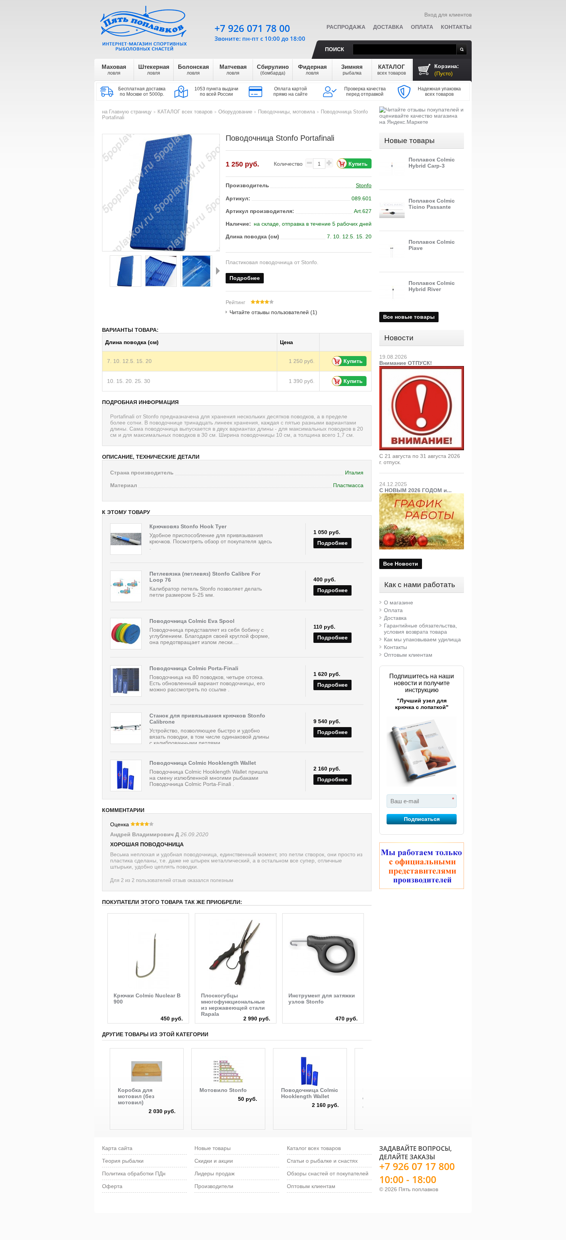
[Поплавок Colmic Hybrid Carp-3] (392, 169)
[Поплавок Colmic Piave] (392, 251)
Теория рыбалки (123, 1161)
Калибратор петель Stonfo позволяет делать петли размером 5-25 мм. (205, 592)
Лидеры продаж (214, 1173)
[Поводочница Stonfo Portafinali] (125, 271)
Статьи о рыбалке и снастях (322, 1161)
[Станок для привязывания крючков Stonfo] (126, 728)
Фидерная (312, 69)
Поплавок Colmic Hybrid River (432, 286)
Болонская (193, 69)
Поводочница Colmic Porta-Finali (193, 668)
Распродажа (346, 27)
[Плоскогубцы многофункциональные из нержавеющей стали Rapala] (235, 954)
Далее (218, 270)
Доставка (388, 27)
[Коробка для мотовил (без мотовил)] (147, 1071)
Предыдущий (104, 1075)
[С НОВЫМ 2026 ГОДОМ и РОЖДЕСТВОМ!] (421, 496)
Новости (399, 338)
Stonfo (364, 185)
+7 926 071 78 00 (252, 28)
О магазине (398, 602)
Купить (353, 361)
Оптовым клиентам (408, 655)
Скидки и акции (213, 1161)
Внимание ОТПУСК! (405, 363)
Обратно (104, 270)
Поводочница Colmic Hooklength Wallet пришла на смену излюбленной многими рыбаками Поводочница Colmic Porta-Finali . (208, 778)
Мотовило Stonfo (223, 1090)
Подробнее (244, 278)
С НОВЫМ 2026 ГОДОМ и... (415, 490)
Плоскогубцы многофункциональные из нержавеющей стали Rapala (233, 1004)
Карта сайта (117, 1148)
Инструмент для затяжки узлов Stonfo (321, 998)
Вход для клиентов (448, 15)
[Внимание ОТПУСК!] (421, 369)
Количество (288, 164)
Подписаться (422, 819)
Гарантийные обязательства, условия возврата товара (420, 628)
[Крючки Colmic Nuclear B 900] (148, 954)
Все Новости (400, 564)
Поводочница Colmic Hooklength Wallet (202, 763)
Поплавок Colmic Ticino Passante (432, 204)
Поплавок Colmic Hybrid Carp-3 (432, 162)
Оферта (112, 1186)
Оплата (422, 27)
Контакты (456, 27)
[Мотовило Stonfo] (228, 1071)
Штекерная (153, 69)
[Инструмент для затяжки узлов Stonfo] (323, 954)
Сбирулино (273, 69)
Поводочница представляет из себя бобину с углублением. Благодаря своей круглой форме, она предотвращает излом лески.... (209, 636)
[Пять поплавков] (144, 26)
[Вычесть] (309, 162)
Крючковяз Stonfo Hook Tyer (187, 526)
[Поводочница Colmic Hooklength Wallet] (126, 775)
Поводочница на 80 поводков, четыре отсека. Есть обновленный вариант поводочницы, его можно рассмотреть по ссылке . (207, 683)
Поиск (334, 49)
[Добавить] (329, 162)
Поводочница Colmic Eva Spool (191, 621)
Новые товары (409, 140)
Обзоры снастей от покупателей (327, 1173)
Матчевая (233, 69)
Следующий (368, 1075)
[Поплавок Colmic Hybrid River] (392, 292)
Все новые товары (409, 317)
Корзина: (446, 70)
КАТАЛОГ (391, 69)
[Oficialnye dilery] (421, 865)
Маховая (114, 69)
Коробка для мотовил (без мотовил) (136, 1096)
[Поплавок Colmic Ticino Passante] (392, 210)
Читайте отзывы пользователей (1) (273, 312)
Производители (213, 1186)
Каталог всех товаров (314, 1148)
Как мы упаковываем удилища (422, 639)
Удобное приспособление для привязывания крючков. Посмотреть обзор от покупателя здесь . (210, 541)
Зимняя (352, 69)
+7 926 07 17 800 (417, 1166)
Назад (103, 948)
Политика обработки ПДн (134, 1173)
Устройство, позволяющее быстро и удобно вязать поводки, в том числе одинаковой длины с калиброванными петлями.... (209, 736)
